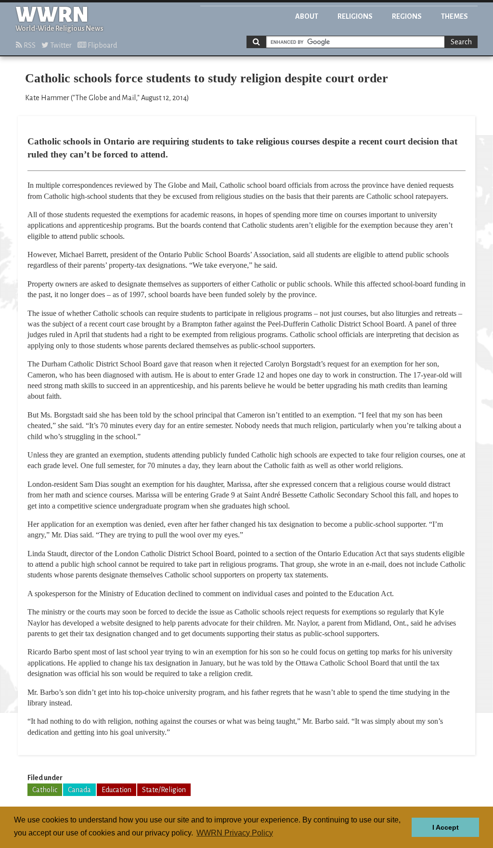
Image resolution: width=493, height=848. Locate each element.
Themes (454, 16)
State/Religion (164, 790)
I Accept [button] (445, 827)
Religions (355, 16)
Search (461, 42)
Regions (407, 16)
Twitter (60, 45)
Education (116, 790)
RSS (29, 45)
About (306, 16)
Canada (79, 790)
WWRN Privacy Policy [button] (234, 833)
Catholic (44, 790)
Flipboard (101, 45)
